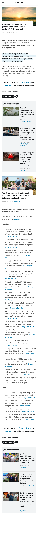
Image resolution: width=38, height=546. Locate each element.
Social (17, 33)
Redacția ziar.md (12, 92)
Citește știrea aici (11, 236)
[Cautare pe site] (35, 2)
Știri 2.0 (17, 202)
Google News (25, 82)
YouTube (17, 219)
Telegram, (8, 85)
